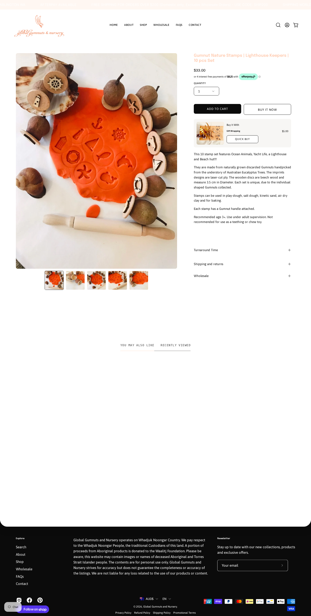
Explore (20, 538)
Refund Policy (142, 613)
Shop (20, 562)
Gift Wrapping (233, 131)
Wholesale (201, 276)
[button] (278, 25)
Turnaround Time (206, 250)
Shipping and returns (208, 264)
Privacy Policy (123, 613)
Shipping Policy (162, 613)
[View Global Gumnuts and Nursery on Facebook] (28, 600)
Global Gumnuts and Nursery (160, 606)
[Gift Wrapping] (210, 133)
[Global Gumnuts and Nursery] (39, 25)
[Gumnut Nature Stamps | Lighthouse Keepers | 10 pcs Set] (54, 280)
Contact (22, 584)
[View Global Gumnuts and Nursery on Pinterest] (39, 600)
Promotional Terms (184, 613)
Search (21, 547)
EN (164, 599)
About (20, 554)
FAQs (20, 576)
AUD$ (150, 599)
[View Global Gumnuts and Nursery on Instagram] (18, 600)
